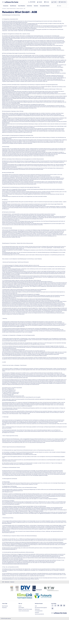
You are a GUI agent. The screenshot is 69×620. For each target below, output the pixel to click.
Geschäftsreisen (13, 5)
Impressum (12, 581)
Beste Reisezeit (5, 606)
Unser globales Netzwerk (44, 5)
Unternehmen (29, 5)
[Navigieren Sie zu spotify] (64, 605)
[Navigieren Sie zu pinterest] (52, 608)
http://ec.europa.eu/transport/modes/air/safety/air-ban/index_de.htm (15, 563)
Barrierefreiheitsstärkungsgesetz (41, 607)
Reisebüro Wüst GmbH (20, 8)
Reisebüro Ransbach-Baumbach (11, 8)
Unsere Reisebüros (21, 5)
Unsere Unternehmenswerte (24, 610)
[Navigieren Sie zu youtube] (58, 605)
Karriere (20, 606)
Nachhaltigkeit (21, 607)
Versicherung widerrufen (39, 614)
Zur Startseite (4, 8)
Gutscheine (36, 5)
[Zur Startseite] (10, 2)
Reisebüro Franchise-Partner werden (25, 609)
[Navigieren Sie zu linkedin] (61, 605)
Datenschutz (7, 581)
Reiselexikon (4, 607)
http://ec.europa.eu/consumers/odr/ (22, 545)
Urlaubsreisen (5, 5)
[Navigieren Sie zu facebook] (52, 605)
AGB (3, 581)
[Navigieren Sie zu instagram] (55, 605)
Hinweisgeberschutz (38, 610)
